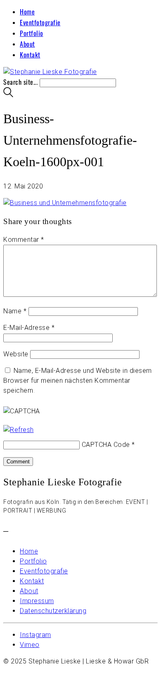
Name (14, 311)
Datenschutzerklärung (53, 611)
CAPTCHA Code (106, 445)
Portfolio (31, 33)
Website (15, 354)
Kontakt (30, 55)
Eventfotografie (40, 22)
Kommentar (23, 239)
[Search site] (8, 94)
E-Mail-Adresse (28, 328)
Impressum (37, 601)
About (27, 44)
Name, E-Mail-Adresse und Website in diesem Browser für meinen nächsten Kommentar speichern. (77, 380)
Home (27, 12)
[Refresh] (18, 430)
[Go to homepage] (50, 72)
